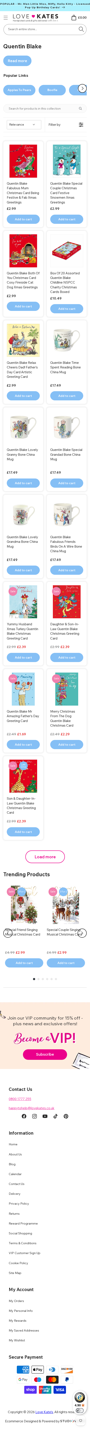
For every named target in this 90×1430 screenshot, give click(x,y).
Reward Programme (23, 1223)
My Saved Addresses (24, 1330)
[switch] (80, 1410)
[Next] (82, 933)
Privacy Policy (19, 1204)
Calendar (15, 1174)
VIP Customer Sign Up (24, 1253)
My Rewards (17, 1321)
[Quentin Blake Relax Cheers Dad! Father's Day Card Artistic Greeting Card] (23, 340)
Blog (12, 1164)
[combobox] (45, 29)
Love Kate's (44, 1412)
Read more (17, 60)
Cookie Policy (18, 1263)
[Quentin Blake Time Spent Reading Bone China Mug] (66, 340)
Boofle (52, 90)
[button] (5, 18)
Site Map (15, 1273)
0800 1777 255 (20, 1099)
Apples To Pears (19, 90)
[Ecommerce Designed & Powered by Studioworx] (72, 1421)
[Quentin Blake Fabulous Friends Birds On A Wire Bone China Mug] (66, 514)
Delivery (15, 1194)
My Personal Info (21, 1311)
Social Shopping (20, 1233)
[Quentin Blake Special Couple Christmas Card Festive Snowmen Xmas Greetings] (66, 161)
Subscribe (45, 1054)
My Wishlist (17, 1340)
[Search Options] (82, 108)
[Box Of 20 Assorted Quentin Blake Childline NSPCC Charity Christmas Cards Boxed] (66, 250)
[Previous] (7, 933)
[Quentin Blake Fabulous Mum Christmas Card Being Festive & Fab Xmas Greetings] (23, 161)
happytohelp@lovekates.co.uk (31, 1108)
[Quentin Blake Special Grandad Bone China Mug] (66, 427)
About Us (15, 1154)
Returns (14, 1214)
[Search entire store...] (81, 29)
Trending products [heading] (26, 874)
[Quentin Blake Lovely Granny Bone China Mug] (23, 427)
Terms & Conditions (22, 1243)
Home (13, 1144)
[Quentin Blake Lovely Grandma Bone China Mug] (23, 514)
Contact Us (16, 1184)
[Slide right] (82, 88)
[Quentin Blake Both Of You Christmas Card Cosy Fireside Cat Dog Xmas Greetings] (23, 250)
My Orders (16, 1301)
